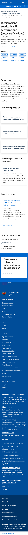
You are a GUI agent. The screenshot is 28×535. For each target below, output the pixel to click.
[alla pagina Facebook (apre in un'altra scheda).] (3, 490)
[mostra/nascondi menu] (3, 6)
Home (3, 11)
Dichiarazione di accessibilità (9, 505)
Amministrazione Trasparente (13, 394)
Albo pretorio (7, 407)
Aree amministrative (8, 306)
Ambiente (5, 340)
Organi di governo (7, 303)
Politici (4, 311)
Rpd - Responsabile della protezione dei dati (11, 481)
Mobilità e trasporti (7, 365)
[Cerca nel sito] (25, 6)
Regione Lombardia (7, 2)
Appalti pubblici (6, 345)
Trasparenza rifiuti (9, 419)
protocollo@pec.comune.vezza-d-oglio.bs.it (13, 462)
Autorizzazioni (6, 348)
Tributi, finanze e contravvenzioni (12, 371)
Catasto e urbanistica (8, 351)
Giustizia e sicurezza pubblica (10, 359)
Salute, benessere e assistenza (11, 368)
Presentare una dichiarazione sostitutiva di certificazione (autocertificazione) (12, 202)
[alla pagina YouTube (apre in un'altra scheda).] (6, 490)
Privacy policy (5, 502)
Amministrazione (12, 11)
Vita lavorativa (6, 376)
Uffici (3, 308)
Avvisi (4, 328)
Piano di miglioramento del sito (9, 520)
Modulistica (16, 14)
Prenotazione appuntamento (9, 516)
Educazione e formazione (9, 356)
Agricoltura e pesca (7, 337)
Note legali (5, 498)
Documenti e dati (6, 14)
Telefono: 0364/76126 (11, 446)
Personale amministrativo (9, 314)
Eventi (4, 387)
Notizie (4, 325)
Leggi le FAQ (5, 509)
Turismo (4, 373)
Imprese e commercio (8, 362)
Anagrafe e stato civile (8, 342)
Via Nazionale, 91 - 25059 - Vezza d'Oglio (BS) (15, 443)
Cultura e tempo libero (8, 354)
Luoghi (4, 385)
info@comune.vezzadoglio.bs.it (13, 458)
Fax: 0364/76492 (9, 449)
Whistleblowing (8, 432)
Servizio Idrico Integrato (11, 467)
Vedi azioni (15, 47)
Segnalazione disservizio (8, 512)
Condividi (6, 47)
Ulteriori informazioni (7, 533)
